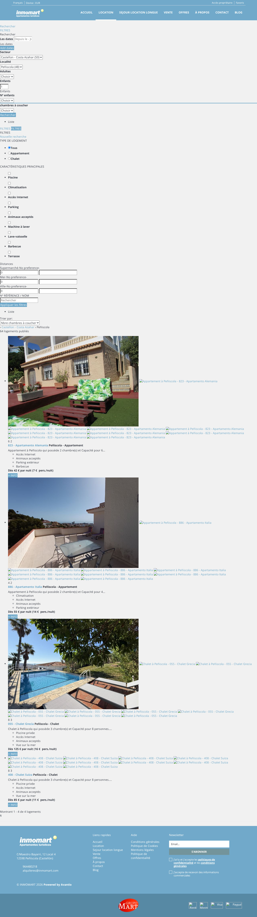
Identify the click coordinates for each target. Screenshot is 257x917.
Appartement (20, 153)
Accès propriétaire (222, 2)
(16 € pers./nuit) (45, 749)
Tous (14, 148)
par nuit (25, 470)
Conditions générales (145, 842)
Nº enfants (7, 95)
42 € (16, 470)
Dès (10, 470)
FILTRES (5, 30)
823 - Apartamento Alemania (28, 445)
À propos (202, 12)
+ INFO (12, 475)
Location (106, 12)
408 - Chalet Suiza (20, 775)
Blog (238, 12)
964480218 (30, 866)
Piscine (13, 177)
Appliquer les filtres (13, 305)
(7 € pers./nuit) (42, 470)
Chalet (15, 159)
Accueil (87, 12)
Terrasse (14, 256)
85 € (16, 800)
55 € (16, 612)
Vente (168, 12)
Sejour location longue (138, 12)
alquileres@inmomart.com (40, 870)
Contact (222, 12)
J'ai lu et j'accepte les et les (194, 863)
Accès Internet (18, 197)
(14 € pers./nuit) (43, 612)
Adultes (5, 71)
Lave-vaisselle (17, 236)
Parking (13, 207)
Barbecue (14, 246)
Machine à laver (19, 226)
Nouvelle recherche (13, 136)
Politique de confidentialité (140, 856)
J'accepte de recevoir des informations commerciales (196, 874)
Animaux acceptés (20, 217)
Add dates (7, 48)
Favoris (240, 2)
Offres (184, 12)
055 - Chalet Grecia (21, 724)
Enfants (5, 81)
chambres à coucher (14, 105)
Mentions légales (142, 850)
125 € (17, 749)
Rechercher (7, 26)
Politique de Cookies (144, 846)
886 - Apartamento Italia (25, 587)
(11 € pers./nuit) (43, 800)
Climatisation (17, 187)
